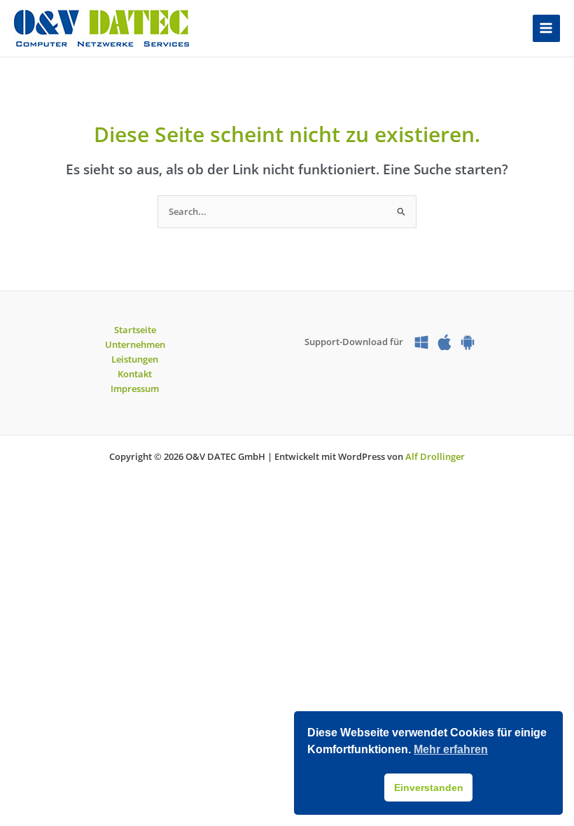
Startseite (135, 329)
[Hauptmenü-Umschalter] (546, 28)
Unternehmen (135, 344)
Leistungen (134, 359)
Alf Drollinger (435, 456)
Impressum (135, 388)
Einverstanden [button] (428, 787)
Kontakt (135, 374)
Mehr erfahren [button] (451, 749)
